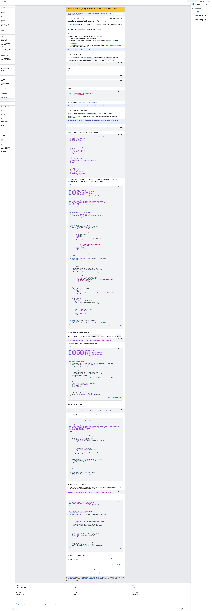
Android (133, 587)
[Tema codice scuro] (120, 63)
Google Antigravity (135, 594)
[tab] (70, 184)
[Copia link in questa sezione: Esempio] (73, 68)
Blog (75, 587)
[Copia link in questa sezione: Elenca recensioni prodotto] (85, 404)
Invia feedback (118, 21)
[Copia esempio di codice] (122, 63)
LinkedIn (75, 592)
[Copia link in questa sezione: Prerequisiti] (76, 33)
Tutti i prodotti (61, 604)
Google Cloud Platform (48, 604)
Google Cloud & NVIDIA (20, 594)
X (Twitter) (76, 594)
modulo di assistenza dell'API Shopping (113, 45)
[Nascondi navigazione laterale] (13, 609)
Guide (9, 4)
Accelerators (18, 592)
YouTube (75, 596)
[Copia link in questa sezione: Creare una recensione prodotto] (89, 111)
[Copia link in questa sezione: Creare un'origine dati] (82, 55)
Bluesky (75, 589)
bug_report (206, 4)
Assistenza (26, 4)
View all (133, 599)
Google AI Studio (135, 592)
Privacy (21, 608)
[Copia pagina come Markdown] (109, 21)
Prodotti (74, 18)
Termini (17, 608)
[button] (7, 21)
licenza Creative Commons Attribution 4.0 (102, 577)
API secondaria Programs (80, 41)
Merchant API (7, 1)
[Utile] (120, 18)
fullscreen (208, 4)
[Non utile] (122, 18)
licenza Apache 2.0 (72, 578)
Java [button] (70, 184)
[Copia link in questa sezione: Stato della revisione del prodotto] (89, 555)
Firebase (133, 590)
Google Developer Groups (20, 589)
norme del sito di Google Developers (91, 578)
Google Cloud (134, 596)
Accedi (209, 1)
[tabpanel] (95, 257)
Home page (3, 4)
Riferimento (14, 4)
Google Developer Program (21, 587)
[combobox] (192, 1)
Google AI (55, 604)
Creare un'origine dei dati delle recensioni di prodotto (89, 102)
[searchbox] (7, 7)
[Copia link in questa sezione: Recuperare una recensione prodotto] (91, 332)
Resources (20, 4)
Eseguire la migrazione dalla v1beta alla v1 (78, 9)
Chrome (133, 589)
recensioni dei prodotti (73, 24)
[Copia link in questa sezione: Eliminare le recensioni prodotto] (88, 484)
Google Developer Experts (20, 590)
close (210, 4)
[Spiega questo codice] (118, 63)
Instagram (76, 590)
